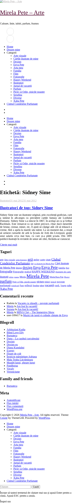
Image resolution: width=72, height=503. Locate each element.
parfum (6, 281)
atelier (36, 259)
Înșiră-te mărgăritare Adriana (22, 356)
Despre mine (13, 49)
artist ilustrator (21, 260)
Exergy (10, 350)
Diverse (17, 97)
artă (30, 259)
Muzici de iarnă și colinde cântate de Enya (45, 315)
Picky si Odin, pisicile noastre (29, 91)
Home (10, 46)
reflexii (28, 285)
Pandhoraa (12, 365)
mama (16, 277)
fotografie (6, 271)
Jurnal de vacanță (22, 85)
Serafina (17, 94)
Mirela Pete (37, 276)
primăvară (15, 286)
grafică (27, 271)
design (19, 268)
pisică (53, 282)
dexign (27, 267)
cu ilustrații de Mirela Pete (44, 264)
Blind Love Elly (15, 332)
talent (42, 286)
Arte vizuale (19, 55)
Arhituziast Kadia (16, 329)
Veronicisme (13, 371)
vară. (57, 285)
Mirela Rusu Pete (56, 277)
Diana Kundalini (15, 347)
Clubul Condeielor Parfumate (22, 103)
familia (61, 268)
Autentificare (13, 400)
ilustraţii (4, 276)
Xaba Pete (18, 100)
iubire (11, 277)
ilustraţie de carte (63, 271)
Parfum (17, 88)
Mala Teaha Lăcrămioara (20, 359)
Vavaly (10, 368)
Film (15, 73)
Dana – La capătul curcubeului (23, 338)
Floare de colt (14, 353)
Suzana (10, 309)
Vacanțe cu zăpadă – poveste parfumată (38, 303)
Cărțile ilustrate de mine (25, 58)
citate (48, 259)
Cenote (4, 417)
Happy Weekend (22, 79)
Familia (17, 70)
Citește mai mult (8, 244)
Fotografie (18, 76)
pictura (40, 281)
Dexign (17, 61)
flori (67, 268)
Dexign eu (12, 344)
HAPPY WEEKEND (43, 271)
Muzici (66, 277)
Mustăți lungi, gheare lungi (21, 362)
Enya (37, 267)
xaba (69, 285)
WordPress (44, 417)
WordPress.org (14, 409)
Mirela (23, 277)
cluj (32, 264)
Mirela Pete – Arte (22, 12)
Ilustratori (18, 82)
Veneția (63, 285)
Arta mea (18, 67)
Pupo (22, 285)
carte (42, 259)
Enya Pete (18, 64)
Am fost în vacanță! (27, 306)
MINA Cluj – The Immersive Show (35, 312)
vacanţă (49, 285)
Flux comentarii (15, 406)
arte (2, 259)
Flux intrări (12, 403)
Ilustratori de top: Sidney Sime (26, 208)
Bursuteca (12, 335)
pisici (47, 281)
